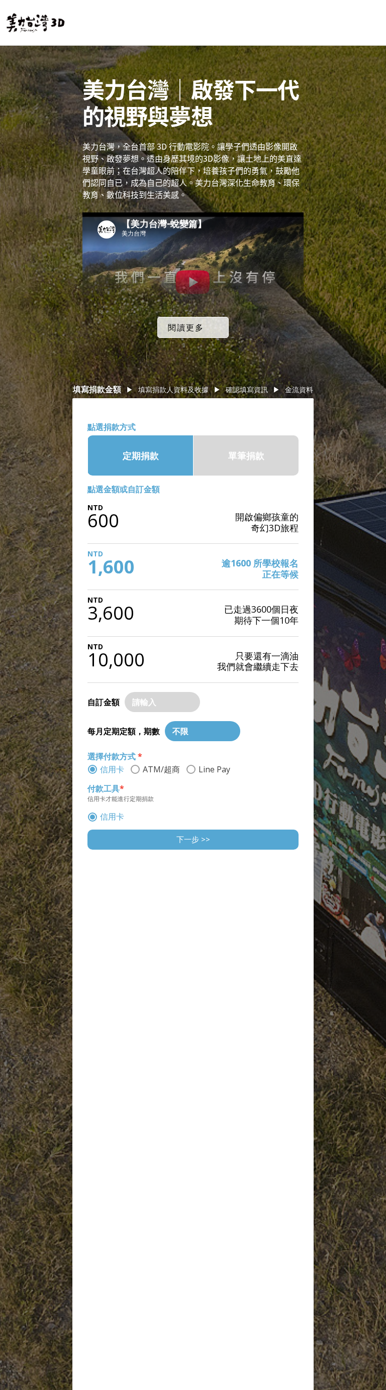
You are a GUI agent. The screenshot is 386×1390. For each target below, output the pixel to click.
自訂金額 (103, 702)
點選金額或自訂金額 (123, 489)
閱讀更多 (186, 327)
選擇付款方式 (114, 756)
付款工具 (105, 788)
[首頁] (35, 23)
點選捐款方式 (111, 426)
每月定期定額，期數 (123, 731)
